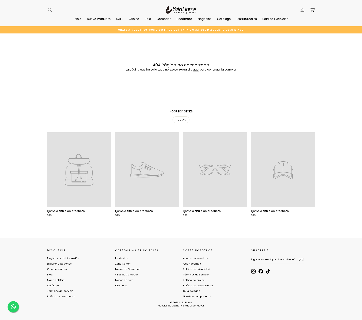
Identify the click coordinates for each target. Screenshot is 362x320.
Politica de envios (194, 280)
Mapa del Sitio (55, 280)
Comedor (164, 19)
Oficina (134, 19)
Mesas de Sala (124, 280)
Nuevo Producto (99, 19)
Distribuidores (246, 19)
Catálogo (224, 19)
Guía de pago (191, 291)
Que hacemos (192, 263)
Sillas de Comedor (126, 274)
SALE (119, 19)
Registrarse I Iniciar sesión (63, 258)
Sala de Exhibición (275, 19)
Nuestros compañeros (197, 296)
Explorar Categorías (59, 263)
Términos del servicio (60, 291)
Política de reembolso (60, 296)
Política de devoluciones (198, 285)
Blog (50, 274)
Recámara (184, 19)
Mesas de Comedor (127, 269)
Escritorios (121, 258)
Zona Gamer (123, 263)
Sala (148, 19)
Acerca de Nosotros (195, 258)
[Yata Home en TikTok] (268, 271)
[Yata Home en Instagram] (253, 271)
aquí (196, 69)
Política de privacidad (196, 269)
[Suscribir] (301, 259)
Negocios (204, 19)
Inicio (77, 19)
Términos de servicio (196, 274)
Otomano (121, 285)
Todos (181, 119)
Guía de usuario (57, 269)
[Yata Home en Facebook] (260, 271)
